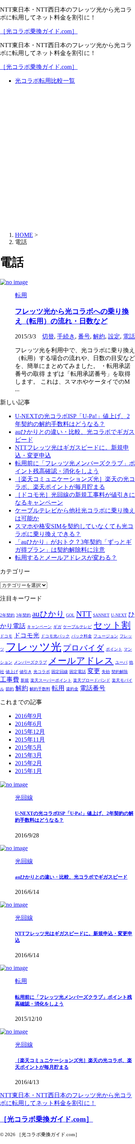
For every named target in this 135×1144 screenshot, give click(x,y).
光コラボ (41, 672)
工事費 (9, 679)
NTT (84, 613)
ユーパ (121, 662)
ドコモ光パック (55, 636)
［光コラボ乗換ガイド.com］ (39, 31)
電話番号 (92, 688)
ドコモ (6, 636)
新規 (25, 680)
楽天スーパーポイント (51, 680)
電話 (129, 336)
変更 (93, 671)
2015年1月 (28, 771)
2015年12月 (30, 731)
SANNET (101, 615)
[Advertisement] (67, 158)
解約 (99, 336)
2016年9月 (28, 716)
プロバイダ (83, 648)
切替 (48, 336)
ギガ (57, 627)
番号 (84, 336)
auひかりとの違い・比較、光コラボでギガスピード (71, 877)
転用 (58, 688)
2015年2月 (28, 763)
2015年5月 (28, 747)
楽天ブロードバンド (91, 680)
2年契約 (7, 615)
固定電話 (77, 672)
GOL (70, 615)
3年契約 (23, 615)
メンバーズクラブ (30, 662)
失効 (106, 672)
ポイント (114, 649)
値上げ (12, 672)
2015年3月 (28, 755)
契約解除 (119, 672)
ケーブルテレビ (77, 627)
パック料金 (81, 636)
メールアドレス (81, 660)
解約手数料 (40, 689)
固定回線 (59, 672)
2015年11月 (30, 739)
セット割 (111, 625)
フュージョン (105, 636)
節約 (10, 689)
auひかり (48, 613)
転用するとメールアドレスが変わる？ (66, 557)
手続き (66, 336)
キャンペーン (39, 627)
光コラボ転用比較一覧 (45, 80)
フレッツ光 (34, 647)
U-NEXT (119, 615)
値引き (26, 672)
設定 (114, 336)
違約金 (72, 689)
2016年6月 (28, 724)
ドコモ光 (26, 635)
